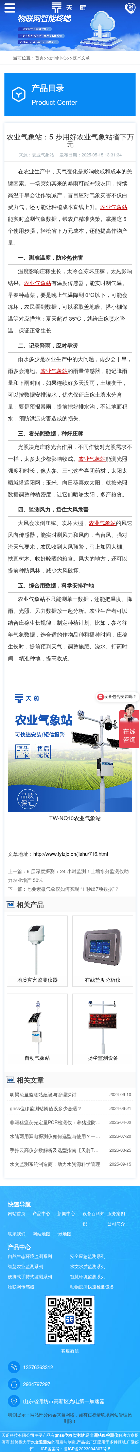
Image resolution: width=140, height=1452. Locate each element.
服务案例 (116, 1213)
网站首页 (16, 1213)
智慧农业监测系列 (25, 1266)
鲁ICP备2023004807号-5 (87, 1448)
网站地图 (41, 1233)
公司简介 (116, 1223)
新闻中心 (58, 57)
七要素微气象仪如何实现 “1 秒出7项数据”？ (73, 888)
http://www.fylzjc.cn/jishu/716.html (70, 853)
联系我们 (16, 1233)
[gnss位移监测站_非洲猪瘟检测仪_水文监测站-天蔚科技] (70, 6)
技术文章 (81, 57)
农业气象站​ (43, 154)
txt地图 (64, 1233)
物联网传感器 (21, 1286)
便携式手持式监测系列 (30, 1276)
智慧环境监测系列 (87, 1276)
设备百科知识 (94, 1218)
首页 (39, 57)
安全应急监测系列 (87, 1256)
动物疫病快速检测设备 (92, 1286)
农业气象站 (113, 207)
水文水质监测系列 (87, 1266)
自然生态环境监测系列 (30, 1256)
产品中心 (41, 1213)
